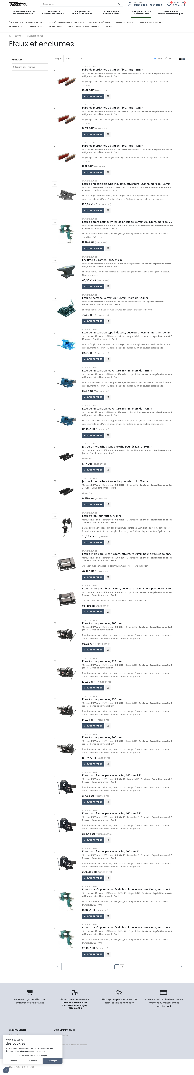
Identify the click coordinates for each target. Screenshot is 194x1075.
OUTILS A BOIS (55, 27)
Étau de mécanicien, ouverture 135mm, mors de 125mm (117, 370)
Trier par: (58, 58)
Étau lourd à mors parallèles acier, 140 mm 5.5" (111, 775)
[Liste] (183, 58)
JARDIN (107, 27)
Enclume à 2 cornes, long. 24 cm (102, 260)
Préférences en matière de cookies (70, 1044)
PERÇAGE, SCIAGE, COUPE (150, 22)
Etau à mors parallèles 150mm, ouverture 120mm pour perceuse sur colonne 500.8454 (127, 588)
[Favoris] (169, 4)
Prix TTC (171, 58)
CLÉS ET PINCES (36, 27)
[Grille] (180, 58)
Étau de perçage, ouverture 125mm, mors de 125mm (115, 298)
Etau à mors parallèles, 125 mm (102, 661)
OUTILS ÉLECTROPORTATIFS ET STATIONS (65, 22)
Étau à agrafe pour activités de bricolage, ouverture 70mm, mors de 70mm (127, 889)
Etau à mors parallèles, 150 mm (102, 699)
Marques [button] (17, 59)
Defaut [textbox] (67, 58)
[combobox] (73, 58)
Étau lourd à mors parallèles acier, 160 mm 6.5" (111, 813)
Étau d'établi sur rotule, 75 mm (101, 515)
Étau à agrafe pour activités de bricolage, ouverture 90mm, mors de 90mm (127, 927)
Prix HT (160, 58)
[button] (183, 4)
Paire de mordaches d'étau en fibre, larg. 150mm (112, 145)
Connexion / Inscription (148, 5)
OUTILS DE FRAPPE (16, 27)
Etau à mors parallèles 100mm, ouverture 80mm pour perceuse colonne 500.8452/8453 (127, 554)
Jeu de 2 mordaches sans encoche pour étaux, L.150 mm (117, 446)
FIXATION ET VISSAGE (125, 22)
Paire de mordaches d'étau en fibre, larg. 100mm (112, 107)
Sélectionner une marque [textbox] (24, 67)
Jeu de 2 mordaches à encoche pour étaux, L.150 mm (115, 481)
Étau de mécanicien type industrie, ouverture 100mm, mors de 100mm (126, 332)
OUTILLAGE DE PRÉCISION (99, 22)
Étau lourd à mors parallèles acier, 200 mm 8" (110, 851)
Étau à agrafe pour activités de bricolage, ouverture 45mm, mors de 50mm (127, 221)
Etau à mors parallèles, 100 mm (102, 623)
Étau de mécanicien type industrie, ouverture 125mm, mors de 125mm (126, 183)
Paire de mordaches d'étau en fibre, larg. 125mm (112, 69)
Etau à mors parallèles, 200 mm (102, 737)
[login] (131, 4)
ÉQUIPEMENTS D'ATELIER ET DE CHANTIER (25, 22)
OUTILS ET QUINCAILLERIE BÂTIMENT (82, 27)
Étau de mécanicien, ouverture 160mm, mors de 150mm (117, 408)
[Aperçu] (107, 96)
